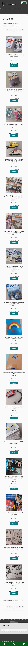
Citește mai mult (14, 418)
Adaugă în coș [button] (14, 65)
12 (22, 29)
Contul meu (4, 644)
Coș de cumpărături (21, 643)
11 (19, 29)
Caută (14, 644)
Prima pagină (4, 8)
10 (17, 29)
